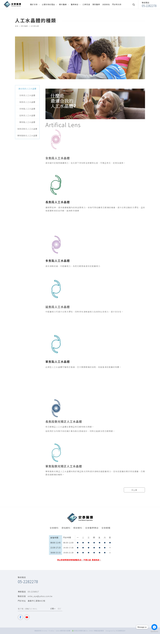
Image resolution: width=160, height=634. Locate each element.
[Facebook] (21, 617)
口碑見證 (86, 4)
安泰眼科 (54, 527)
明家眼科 (77, 527)
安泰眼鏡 (105, 527)
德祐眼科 (65, 527)
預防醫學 (96, 4)
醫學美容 (74, 4)
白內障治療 (35, 26)
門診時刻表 (116, 4)
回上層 (134, 490)
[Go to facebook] (154, 627)
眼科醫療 (63, 4)
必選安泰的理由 (48, 4)
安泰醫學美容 (92, 527)
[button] (134, 4)
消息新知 (106, 4)
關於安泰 (34, 4)
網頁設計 (122, 631)
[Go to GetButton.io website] (154, 631)
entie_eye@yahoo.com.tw (40, 596)
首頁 (16, 26)
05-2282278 (28, 581)
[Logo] (12, 4)
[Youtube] (27, 617)
